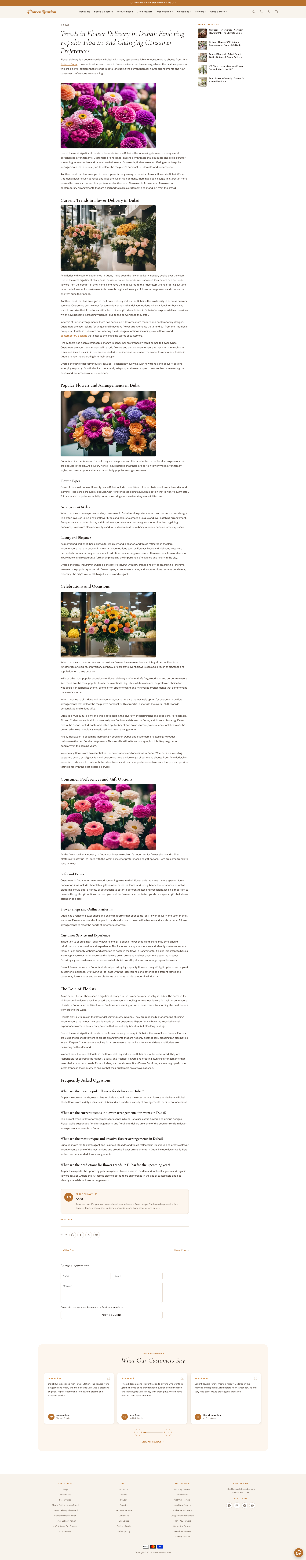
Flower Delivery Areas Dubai (65, 1505)
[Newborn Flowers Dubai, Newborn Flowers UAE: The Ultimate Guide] (202, 33)
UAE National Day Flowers (65, 1526)
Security (124, 1505)
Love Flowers (182, 1494)
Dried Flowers (144, 11)
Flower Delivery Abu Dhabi (65, 1510)
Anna (79, 1199)
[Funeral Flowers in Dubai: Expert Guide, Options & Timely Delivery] (202, 57)
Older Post (68, 1250)
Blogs (65, 1489)
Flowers (199, 11)
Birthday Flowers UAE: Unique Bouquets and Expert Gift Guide (225, 43)
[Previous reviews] (138, 1432)
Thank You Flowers (182, 1521)
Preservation (164, 11)
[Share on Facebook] (80, 1235)
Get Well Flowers (182, 1499)
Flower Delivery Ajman (65, 1521)
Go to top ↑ (66, 1219)
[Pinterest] (245, 1505)
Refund (123, 1494)
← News (65, 25)
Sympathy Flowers (182, 1526)
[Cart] (276, 11)
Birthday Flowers (182, 1489)
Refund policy (123, 1531)
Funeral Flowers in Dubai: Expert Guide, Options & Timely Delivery (225, 56)
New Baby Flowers (182, 1505)
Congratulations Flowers (182, 1515)
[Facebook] (229, 1505)
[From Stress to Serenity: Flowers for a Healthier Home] (202, 82)
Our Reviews (65, 1531)
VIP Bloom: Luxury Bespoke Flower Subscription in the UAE (226, 68)
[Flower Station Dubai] (41, 11)
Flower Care (65, 1494)
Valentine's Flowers (182, 1531)
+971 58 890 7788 (240, 1492)
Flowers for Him (182, 1536)
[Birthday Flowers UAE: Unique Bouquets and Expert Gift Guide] (202, 45)
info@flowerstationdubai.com (241, 1489)
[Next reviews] (167, 1432)
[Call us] (261, 11)
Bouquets (84, 11)
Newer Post (180, 1250)
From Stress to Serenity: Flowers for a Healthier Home (227, 80)
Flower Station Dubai (162, 1552)
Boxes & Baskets (103, 11)
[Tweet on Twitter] (88, 1235)
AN (69, 1197)
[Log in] (268, 11)
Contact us (124, 1515)
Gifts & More (217, 11)
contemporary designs (74, 335)
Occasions (183, 11)
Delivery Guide (124, 1526)
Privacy (123, 1499)
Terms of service (124, 1510)
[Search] (253, 11)
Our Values (124, 1521)
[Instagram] (237, 1505)
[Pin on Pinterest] (96, 1235)
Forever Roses (125, 11)
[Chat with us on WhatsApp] (298, 1552)
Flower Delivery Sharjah (65, 1515)
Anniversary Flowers (182, 1510)
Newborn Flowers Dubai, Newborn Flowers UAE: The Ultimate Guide (226, 31)
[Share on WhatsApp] (72, 1235)
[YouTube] (252, 1505)
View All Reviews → (153, 1442)
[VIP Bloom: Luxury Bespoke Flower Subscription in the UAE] (202, 69)
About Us (123, 1489)
